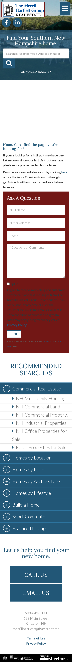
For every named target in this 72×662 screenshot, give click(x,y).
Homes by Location (32, 457)
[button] (9, 63)
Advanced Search (35, 71)
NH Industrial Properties (41, 423)
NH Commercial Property (42, 415)
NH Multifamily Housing (41, 398)
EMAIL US (36, 593)
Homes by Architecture (36, 481)
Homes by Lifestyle (31, 493)
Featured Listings (29, 528)
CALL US (36, 574)
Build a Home (26, 505)
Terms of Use (36, 638)
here (64, 172)
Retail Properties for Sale (41, 447)
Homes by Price (28, 469)
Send (14, 334)
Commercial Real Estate (36, 388)
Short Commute (28, 516)
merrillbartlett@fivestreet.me (36, 628)
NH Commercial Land (38, 406)
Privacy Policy (16, 325)
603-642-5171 (36, 613)
